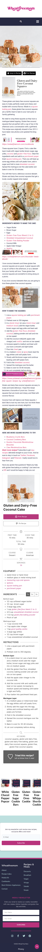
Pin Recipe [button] (22, 523)
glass (26, 352)
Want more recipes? (10, 450)
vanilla (19, 341)
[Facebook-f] (18, 936)
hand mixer (31, 323)
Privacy (21, 949)
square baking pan (13, 159)
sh (21, 164)
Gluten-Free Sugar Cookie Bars (16, 798)
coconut (10, 154)
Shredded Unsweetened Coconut (19, 238)
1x (28, 594)
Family (6, 782)
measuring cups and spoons (18, 580)
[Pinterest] (29, 936)
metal (18, 352)
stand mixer (14, 323)
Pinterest (17, 458)
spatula (10, 583)
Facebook (31, 455)
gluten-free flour (24, 154)
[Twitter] (23, 936)
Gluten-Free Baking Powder (17, 241)
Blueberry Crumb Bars (15, 437)
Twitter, (23, 455)
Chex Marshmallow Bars (16, 447)
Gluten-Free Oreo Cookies (26, 796)
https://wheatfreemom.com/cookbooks (18, 144)
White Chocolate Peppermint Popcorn (8, 796)
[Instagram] (12, 936)
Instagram (6, 458)
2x (32, 594)
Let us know (19, 758)
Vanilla (9, 248)
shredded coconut (22, 362)
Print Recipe (30, 73)
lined (16, 349)
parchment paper (31, 156)
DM (5, 470)
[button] (21, 21)
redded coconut (28, 164)
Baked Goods (16, 783)
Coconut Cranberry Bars (16, 440)
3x (36, 594)
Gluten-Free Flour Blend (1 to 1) (19, 235)
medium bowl (12, 326)
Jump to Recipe (15, 73)
